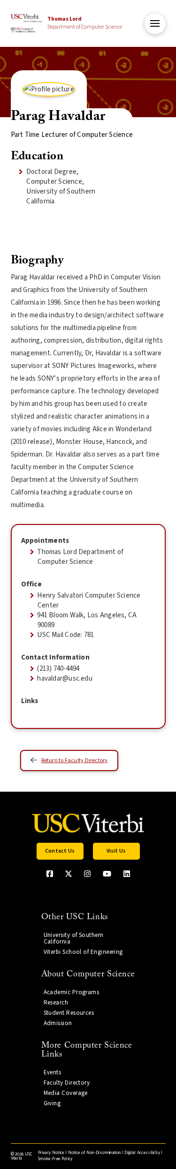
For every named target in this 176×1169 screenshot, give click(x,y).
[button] (155, 23)
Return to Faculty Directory (74, 760)
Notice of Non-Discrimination (94, 1152)
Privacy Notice (51, 1152)
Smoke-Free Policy (55, 1158)
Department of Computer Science (84, 23)
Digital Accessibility (142, 1152)
